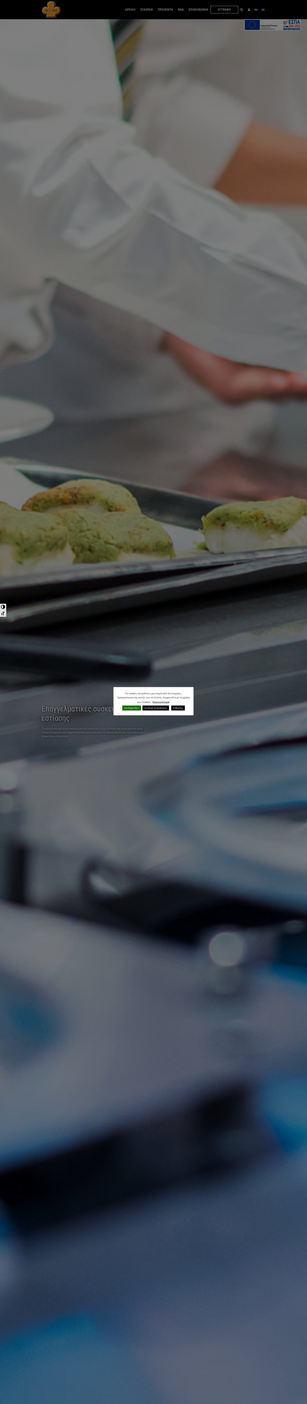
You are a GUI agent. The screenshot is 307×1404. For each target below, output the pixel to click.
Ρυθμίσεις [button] (178, 707)
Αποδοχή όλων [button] (131, 707)
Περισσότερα (160, 702)
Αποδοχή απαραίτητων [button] (155, 707)
